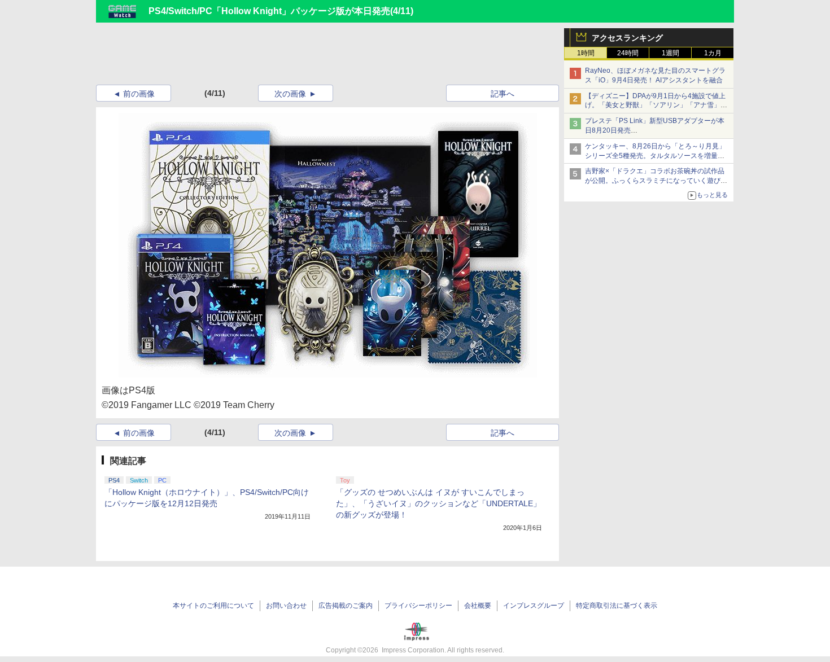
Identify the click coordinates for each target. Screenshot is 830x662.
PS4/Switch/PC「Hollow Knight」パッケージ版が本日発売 (269, 11)
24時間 (628, 53)
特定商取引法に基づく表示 (616, 606)
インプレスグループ (533, 606)
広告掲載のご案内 (345, 606)
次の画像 (290, 93)
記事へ (502, 93)
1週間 (670, 53)
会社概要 (477, 606)
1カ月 (713, 53)
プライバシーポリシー (418, 606)
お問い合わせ (286, 606)
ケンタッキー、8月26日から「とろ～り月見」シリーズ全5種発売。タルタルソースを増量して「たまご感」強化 (655, 155)
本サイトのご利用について (213, 606)
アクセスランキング (627, 37)
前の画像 (139, 93)
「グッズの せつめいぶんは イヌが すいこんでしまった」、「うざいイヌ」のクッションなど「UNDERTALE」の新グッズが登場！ (438, 503)
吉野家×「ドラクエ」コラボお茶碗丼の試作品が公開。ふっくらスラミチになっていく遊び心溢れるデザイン (656, 180)
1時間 (586, 53)
